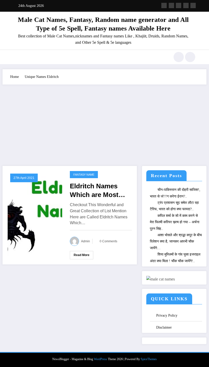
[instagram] (186, 5)
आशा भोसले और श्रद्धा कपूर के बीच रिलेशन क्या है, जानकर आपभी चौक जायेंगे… (176, 241)
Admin (85, 241)
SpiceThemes (149, 359)
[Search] (179, 57)
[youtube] (193, 5)
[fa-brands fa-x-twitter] (171, 5)
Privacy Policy (166, 315)
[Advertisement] (104, 122)
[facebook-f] (164, 5)
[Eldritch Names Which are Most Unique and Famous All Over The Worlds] (35, 215)
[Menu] (16, 57)
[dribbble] (178, 5)
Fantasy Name (83, 174)
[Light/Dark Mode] (190, 57)
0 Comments (108, 241)
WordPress (100, 359)
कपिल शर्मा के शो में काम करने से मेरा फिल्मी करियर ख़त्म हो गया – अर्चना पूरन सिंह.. (174, 222)
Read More (81, 255)
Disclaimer (164, 327)
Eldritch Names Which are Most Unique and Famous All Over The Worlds (96, 190)
